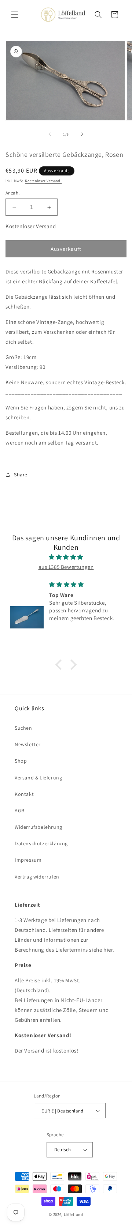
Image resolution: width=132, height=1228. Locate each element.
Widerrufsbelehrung (38, 827)
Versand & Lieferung (38, 777)
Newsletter (28, 744)
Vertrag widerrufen (37, 876)
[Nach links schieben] (50, 134)
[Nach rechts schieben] (82, 134)
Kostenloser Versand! (43, 180)
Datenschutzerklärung (41, 843)
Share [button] (20, 474)
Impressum (28, 860)
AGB (20, 810)
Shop (21, 760)
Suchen (23, 728)
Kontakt (24, 794)
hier (108, 949)
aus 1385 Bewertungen (66, 566)
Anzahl (12, 193)
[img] (66, 557)
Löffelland (73, 1214)
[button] (15, 15)
